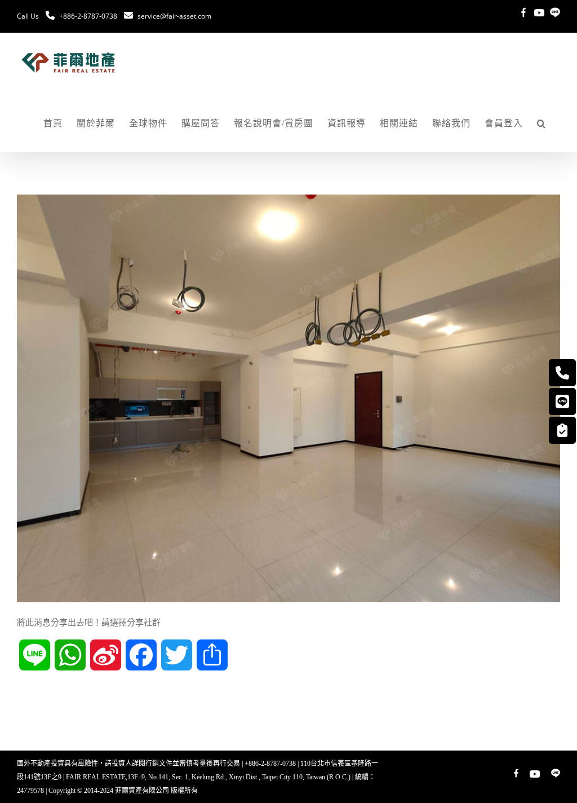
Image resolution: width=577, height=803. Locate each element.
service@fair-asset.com (174, 16)
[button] (541, 123)
